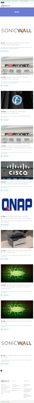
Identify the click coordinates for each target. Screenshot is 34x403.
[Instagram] (24, 1)
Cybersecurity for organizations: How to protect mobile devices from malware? (28, 396)
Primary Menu (32, 6)
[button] (1, 51)
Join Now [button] (2, 2)
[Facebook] (20, 1)
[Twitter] (23, 1)
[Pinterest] (25, 1)
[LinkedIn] (22, 1)
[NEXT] (5, 370)
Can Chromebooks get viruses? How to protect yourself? (27, 385)
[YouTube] (27, 1)
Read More (6, 51)
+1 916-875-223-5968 (14, 1)
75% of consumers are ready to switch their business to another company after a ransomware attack (27, 390)
